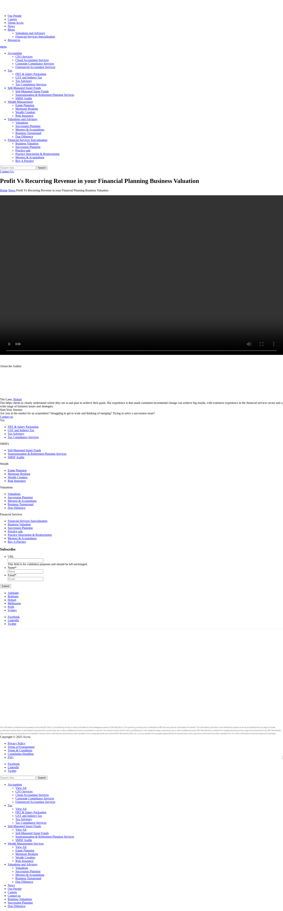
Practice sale (22, 150)
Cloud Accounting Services (32, 60)
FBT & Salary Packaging (30, 74)
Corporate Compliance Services (34, 63)
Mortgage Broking (26, 108)
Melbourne (14, 603)
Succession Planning (27, 126)
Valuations (21, 122)
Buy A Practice (24, 160)
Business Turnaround (28, 133)
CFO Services (24, 56)
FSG (10, 757)
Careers (12, 19)
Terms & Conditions (20, 750)
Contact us (6, 416)
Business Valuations (20, 899)
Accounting (15, 53)
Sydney (12, 610)
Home (4, 190)
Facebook (14, 616)
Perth (11, 606)
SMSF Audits (23, 98)
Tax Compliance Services (30, 84)
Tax (10, 70)
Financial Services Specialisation (35, 36)
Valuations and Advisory (30, 33)
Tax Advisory (23, 81)
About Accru (15, 22)
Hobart (17, 399)
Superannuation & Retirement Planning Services (44, 94)
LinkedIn (13, 620)
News (11, 26)
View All (20, 788)
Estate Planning (24, 105)
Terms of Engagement (21, 747)
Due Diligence (24, 136)
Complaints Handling (21, 753)
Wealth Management (20, 101)
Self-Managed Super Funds (24, 88)
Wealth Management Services (26, 843)
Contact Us (7, 171)
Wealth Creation (25, 112)
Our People (15, 15)
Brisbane (13, 596)
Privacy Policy (16, 743)
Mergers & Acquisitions (29, 129)
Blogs (11, 29)
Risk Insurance (24, 115)
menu (3, 46)
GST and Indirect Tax (28, 77)
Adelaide (13, 593)
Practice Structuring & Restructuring (37, 154)
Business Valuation (27, 143)
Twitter (12, 623)
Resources (14, 40)
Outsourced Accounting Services (35, 67)
